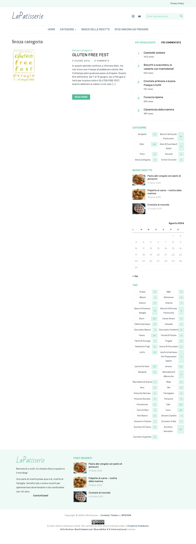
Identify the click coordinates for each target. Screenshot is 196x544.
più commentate (171, 42)
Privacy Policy (177, 3)
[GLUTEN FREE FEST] (24, 50)
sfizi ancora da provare (131, 29)
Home (51, 29)
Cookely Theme (109, 515)
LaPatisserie (27, 16)
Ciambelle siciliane (154, 52)
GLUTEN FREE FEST (90, 54)
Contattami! (40, 495)
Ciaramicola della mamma (159, 109)
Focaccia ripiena (153, 97)
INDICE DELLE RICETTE (95, 29)
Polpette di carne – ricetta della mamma (103, 480)
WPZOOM (126, 515)
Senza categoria (82, 50)
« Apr (135, 276)
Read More (81, 97)
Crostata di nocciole (158, 204)
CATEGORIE (67, 29)
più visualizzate (145, 42)
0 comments (101, 61)
